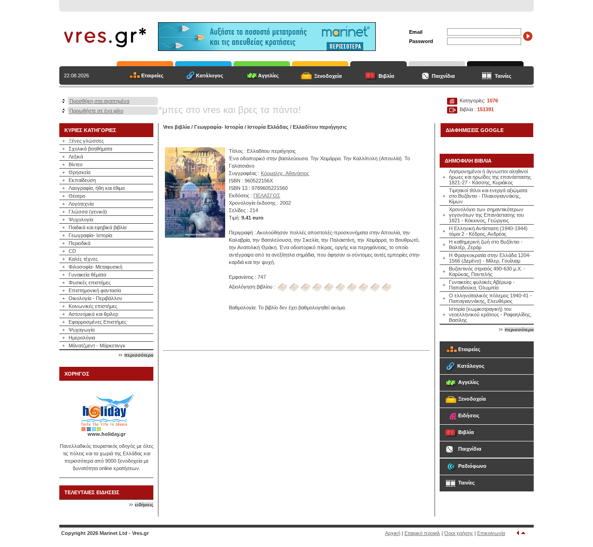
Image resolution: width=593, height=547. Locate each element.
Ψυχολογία (81, 219)
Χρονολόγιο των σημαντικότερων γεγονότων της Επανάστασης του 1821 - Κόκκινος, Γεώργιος (486, 215)
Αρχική (392, 533)
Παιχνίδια (443, 76)
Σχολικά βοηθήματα (90, 148)
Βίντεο (75, 164)
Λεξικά (76, 156)
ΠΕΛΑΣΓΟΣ (266, 195)
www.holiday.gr (107, 434)
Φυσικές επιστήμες (90, 282)
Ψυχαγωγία (82, 330)
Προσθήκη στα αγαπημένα (99, 101)
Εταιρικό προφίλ (422, 533)
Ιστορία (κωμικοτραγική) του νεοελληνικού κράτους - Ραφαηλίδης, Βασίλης (490, 314)
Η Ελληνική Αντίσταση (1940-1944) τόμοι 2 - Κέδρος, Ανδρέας (488, 231)
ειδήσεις (144, 504)
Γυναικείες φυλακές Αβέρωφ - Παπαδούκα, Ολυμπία (482, 284)
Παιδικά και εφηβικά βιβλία (97, 227)
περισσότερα (138, 355)
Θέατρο (77, 196)
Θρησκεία (79, 172)
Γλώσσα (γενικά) (88, 211)
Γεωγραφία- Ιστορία (90, 235)
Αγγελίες (268, 75)
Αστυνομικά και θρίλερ (93, 314)
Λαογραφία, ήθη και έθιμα (97, 188)
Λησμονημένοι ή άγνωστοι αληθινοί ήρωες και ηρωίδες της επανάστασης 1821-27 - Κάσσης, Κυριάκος (490, 177)
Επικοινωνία (491, 533)
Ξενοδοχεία (328, 76)
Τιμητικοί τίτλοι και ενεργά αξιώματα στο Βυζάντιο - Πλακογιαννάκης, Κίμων (488, 196)
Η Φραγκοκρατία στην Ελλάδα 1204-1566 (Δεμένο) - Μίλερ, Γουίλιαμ (490, 258)
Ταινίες (503, 76)
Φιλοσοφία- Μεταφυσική (95, 267)
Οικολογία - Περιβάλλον (95, 298)
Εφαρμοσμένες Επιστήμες (97, 322)
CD (72, 251)
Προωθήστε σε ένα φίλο (96, 110)
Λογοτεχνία (81, 204)
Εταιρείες (152, 75)
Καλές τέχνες (83, 259)
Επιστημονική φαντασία (95, 290)
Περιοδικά (79, 243)
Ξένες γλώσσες (86, 141)
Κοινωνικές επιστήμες (93, 306)
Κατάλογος (209, 75)
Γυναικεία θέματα (87, 274)
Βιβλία (386, 76)
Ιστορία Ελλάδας (268, 127)
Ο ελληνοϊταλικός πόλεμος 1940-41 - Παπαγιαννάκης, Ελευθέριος (490, 298)
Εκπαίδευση (82, 180)
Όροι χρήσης (458, 533)
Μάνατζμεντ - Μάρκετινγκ (97, 345)
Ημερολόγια (82, 337)
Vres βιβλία (176, 127)
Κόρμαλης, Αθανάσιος (285, 173)
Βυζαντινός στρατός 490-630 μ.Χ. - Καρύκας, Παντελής (487, 271)
